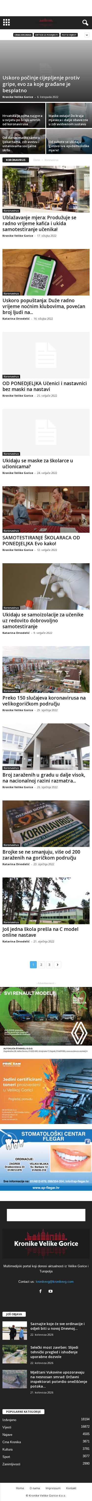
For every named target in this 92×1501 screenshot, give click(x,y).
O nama (35, 1488)
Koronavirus (11, 210)
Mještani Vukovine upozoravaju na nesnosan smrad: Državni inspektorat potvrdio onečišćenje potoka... (58, 1379)
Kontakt (71, 1488)
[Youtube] (51, 1292)
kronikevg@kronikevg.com (55, 1281)
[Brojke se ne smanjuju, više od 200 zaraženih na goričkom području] (46, 823)
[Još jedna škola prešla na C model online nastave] (46, 900)
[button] (84, 22)
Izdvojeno (9, 1420)
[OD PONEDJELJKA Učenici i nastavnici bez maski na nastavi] (46, 355)
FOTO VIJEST (69, 34)
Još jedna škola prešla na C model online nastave (40, 932)
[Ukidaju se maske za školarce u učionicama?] (46, 432)
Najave (7, 1435)
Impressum (53, 1488)
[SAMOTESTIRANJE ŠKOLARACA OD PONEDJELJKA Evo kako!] (46, 509)
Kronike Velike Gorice (17, 97)
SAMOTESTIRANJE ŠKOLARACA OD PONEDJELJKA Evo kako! (41, 540)
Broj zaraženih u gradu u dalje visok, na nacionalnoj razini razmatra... (43, 778)
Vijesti (6, 1427)
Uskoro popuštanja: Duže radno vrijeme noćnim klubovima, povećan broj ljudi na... (43, 306)
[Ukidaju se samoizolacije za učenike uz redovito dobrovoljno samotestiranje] (46, 586)
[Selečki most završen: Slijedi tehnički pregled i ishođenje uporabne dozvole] (14, 1354)
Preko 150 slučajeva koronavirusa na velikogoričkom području (44, 701)
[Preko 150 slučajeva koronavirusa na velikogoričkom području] (46, 669)
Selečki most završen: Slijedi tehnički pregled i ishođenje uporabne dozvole (54, 1352)
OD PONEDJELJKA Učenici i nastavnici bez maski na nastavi (44, 386)
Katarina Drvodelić (16, 318)
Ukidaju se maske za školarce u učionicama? (37, 463)
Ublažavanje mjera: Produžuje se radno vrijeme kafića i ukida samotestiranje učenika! (39, 223)
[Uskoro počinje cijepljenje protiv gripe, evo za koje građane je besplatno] (46, 71)
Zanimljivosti (11, 1464)
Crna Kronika (22, 34)
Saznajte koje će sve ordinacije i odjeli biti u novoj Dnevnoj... (57, 1326)
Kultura (7, 1449)
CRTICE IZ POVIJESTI (46, 34)
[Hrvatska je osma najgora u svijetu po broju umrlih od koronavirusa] (23, 120)
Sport (6, 1457)
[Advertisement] (46, 8)
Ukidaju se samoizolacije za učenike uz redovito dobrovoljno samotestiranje (42, 620)
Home (36, 160)
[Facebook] (42, 1292)
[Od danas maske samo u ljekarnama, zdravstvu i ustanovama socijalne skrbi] (23, 146)
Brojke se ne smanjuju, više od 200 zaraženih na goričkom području (41, 855)
